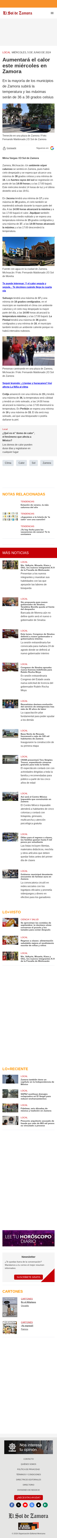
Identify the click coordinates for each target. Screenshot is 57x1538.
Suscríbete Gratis (28, 1277)
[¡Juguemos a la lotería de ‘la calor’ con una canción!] (10, 516)
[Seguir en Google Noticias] (52, 148)
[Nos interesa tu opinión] (28, 1447)
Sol (33, 463)
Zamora (47, 463)
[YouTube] (25, 1504)
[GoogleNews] (31, 1504)
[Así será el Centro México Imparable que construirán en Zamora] (10, 810)
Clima (8, 463)
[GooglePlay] (45, 1504)
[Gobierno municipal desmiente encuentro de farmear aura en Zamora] (10, 886)
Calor (21, 463)
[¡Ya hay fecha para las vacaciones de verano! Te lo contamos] (10, 530)
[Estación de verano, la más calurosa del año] (10, 504)
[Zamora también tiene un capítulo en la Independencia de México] (10, 1080)
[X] (18, 1504)
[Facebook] (11, 1504)
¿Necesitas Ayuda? (28, 1497)
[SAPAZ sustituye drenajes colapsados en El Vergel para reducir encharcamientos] (10, 1094)
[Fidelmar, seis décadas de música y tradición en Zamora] (10, 1108)
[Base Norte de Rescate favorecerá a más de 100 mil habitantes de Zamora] (10, 740)
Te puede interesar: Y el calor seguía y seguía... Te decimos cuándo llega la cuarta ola (27, 287)
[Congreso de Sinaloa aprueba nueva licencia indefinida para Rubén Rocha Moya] (10, 679)
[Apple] (38, 1504)
